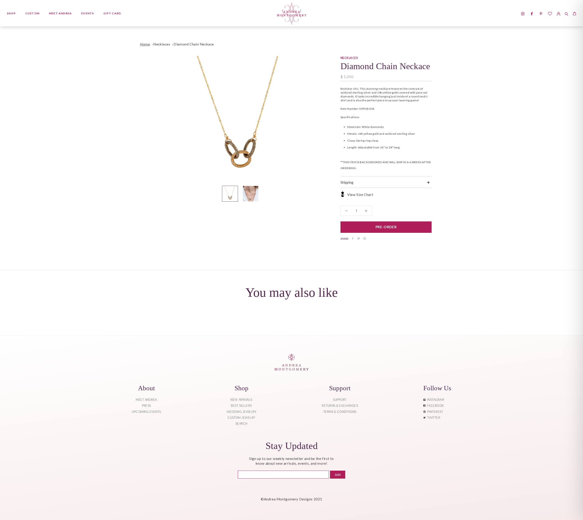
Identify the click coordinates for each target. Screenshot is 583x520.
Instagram (434, 399)
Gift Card (112, 13)
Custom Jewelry (241, 417)
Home (145, 44)
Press (146, 405)
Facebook (434, 405)
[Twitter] (358, 238)
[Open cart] (574, 13)
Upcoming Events (146, 411)
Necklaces (161, 44)
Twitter (433, 417)
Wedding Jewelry (241, 411)
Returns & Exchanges (340, 405)
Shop (11, 13)
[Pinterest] (364, 238)
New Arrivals (241, 399)
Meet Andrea (60, 13)
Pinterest (434, 411)
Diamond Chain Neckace (194, 44)
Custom (32, 13)
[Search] (566, 13)
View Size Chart (360, 195)
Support (340, 399)
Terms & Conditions (339, 411)
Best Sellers (241, 405)
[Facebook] (352, 238)
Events (87, 13)
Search (241, 423)
